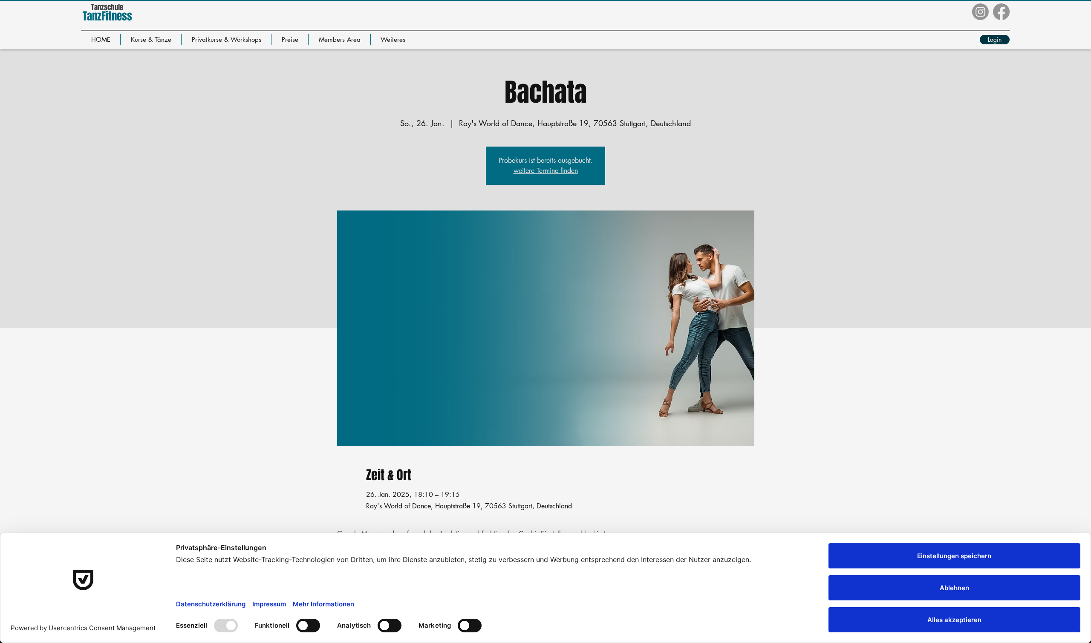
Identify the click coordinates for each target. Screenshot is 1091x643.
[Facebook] (1001, 11)
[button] (151, 39)
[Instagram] (980, 11)
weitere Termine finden (546, 170)
